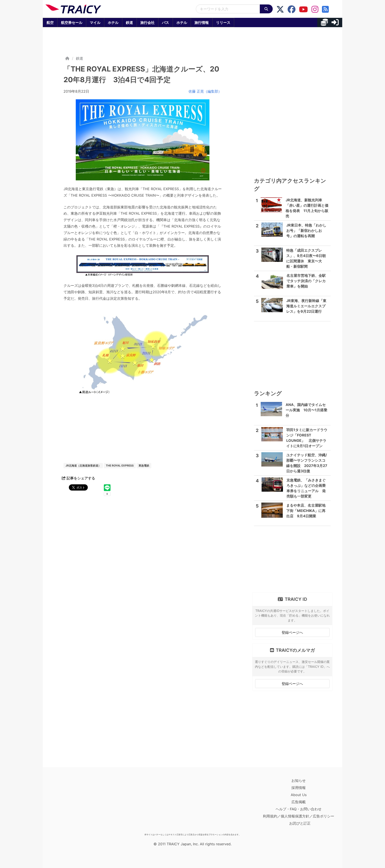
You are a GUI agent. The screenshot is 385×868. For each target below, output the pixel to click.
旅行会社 (147, 22)
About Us (299, 795)
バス (165, 22)
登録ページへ (292, 632)
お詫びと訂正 (300, 823)
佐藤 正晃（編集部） (205, 91)
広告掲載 (298, 802)
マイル (95, 22)
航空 (50, 22)
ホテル (113, 22)
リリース (223, 22)
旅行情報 (202, 22)
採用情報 (298, 787)
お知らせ (298, 780)
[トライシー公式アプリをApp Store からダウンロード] (71, 804)
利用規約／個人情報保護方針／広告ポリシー (298, 816)
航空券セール (71, 22)
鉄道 (129, 22)
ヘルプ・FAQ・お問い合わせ (299, 809)
